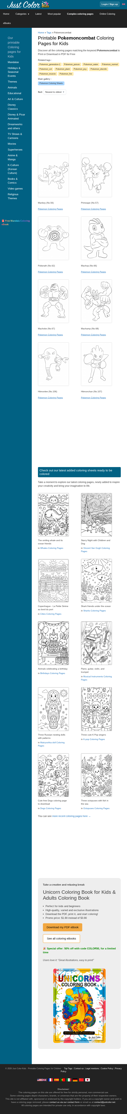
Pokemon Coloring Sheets (51, 83)
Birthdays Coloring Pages (52, 673)
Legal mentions (92, 1068)
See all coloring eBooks (61, 938)
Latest (38, 14)
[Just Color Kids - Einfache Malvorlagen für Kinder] (75, 1080)
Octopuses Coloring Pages (96, 808)
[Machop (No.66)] (96, 259)
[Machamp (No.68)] (96, 322)
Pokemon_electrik (99, 69)
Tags (49, 32)
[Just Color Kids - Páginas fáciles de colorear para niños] (56, 1080)
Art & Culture (15, 99)
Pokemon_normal (110, 64)
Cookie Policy (107, 1068)
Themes (12, 81)
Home (6, 14)
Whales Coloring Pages (51, 548)
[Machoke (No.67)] (53, 322)
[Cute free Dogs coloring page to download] (53, 796)
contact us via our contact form (64, 1102)
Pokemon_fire (66, 74)
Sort (40, 92)
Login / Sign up (110, 4)
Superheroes (15, 149)
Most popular (54, 14)
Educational (14, 93)
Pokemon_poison (72, 64)
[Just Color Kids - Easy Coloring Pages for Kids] (41, 1080)
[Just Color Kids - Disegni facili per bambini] (69, 1080)
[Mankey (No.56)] (53, 196)
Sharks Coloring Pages (94, 610)
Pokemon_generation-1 (49, 64)
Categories (20, 14)
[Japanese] (87, 1080)
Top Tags (68, 1068)
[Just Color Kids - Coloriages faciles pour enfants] (50, 1080)
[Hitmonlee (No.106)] (53, 385)
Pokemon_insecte (47, 74)
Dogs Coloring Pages (50, 808)
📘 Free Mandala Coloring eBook (16, 222)
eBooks (7, 23)
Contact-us (79, 1068)
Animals (12, 87)
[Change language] (123, 4)
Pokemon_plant (63, 69)
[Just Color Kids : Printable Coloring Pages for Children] (28, 4)
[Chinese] (81, 1080)
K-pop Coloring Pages (94, 739)
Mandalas (13, 62)
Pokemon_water (91, 64)
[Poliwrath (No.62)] (53, 259)
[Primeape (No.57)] (96, 196)
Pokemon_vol (45, 69)
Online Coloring (107, 14)
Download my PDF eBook (63, 927)
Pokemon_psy (80, 69)
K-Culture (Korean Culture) (13, 169)
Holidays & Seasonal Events (14, 72)
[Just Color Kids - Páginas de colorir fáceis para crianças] (62, 1080)
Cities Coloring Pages (50, 614)
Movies (12, 143)
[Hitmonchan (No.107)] (96, 385)
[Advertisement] (69, 123)
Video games (15, 188)
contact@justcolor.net (104, 1102)
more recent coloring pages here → (71, 816)
